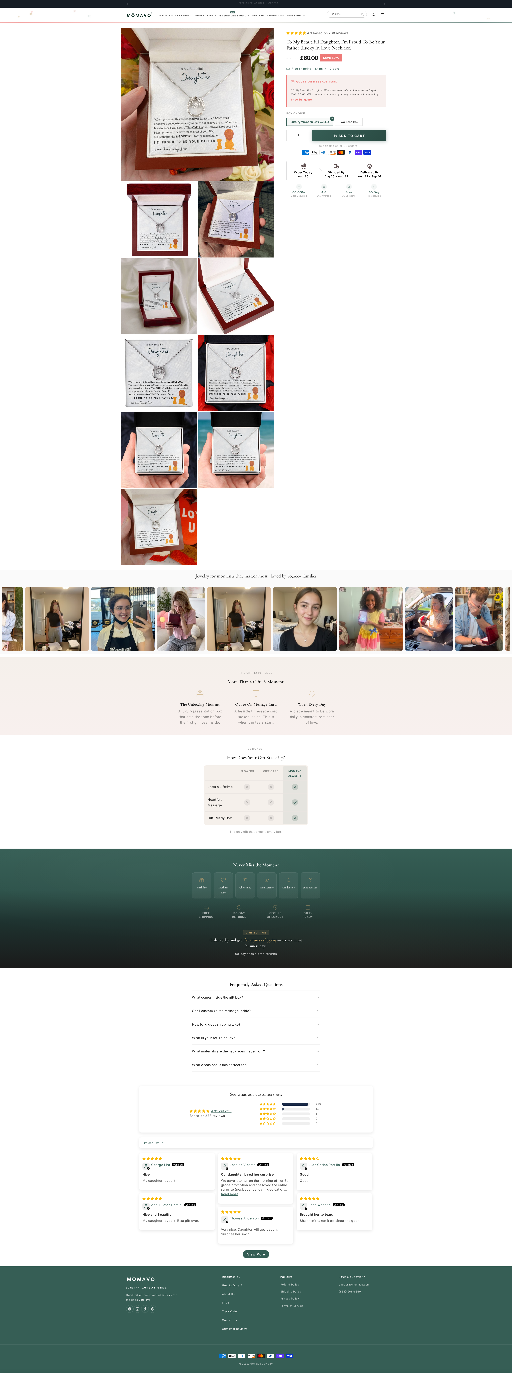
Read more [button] (229, 1194)
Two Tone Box (348, 122)
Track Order (230, 1311)
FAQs (225, 1302)
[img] (152, 1159)
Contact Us (229, 1320)
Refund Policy (289, 1284)
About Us (228, 1294)
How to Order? (232, 1285)
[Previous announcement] (127, 4)
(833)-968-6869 (350, 1291)
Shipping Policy (290, 1291)
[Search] (362, 14)
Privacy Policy (289, 1298)
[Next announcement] (384, 4)
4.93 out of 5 (221, 1111)
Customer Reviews (234, 1328)
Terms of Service (291, 1305)
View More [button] (256, 1254)
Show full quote (301, 99)
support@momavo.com (354, 1284)
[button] (166, 15)
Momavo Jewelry (261, 1363)
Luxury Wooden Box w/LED (310, 122)
